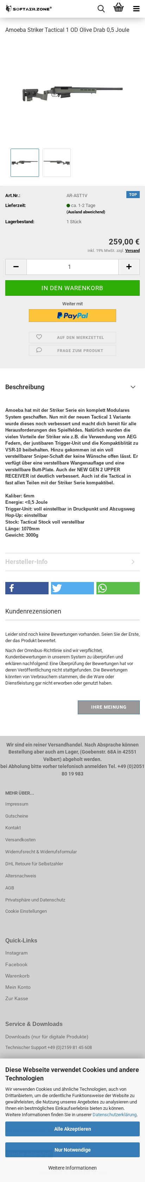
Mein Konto (18, 987)
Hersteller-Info (26, 561)
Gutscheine (16, 816)
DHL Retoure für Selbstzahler (34, 863)
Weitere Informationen (72, 1168)
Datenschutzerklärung (115, 1114)
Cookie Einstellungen (26, 911)
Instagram (16, 953)
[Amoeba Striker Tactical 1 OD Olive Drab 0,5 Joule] (72, 93)
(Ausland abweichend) (86, 212)
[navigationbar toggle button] (136, 9)
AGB (9, 887)
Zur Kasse (16, 998)
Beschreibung (24, 387)
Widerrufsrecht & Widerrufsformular (41, 851)
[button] (15, 267)
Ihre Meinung (109, 707)
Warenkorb (17, 976)
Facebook (16, 964)
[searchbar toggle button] (101, 9)
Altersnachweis (20, 875)
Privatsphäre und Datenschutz (35, 900)
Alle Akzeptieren (72, 1129)
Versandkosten (20, 839)
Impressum (16, 804)
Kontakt (13, 827)
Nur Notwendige (73, 1150)
